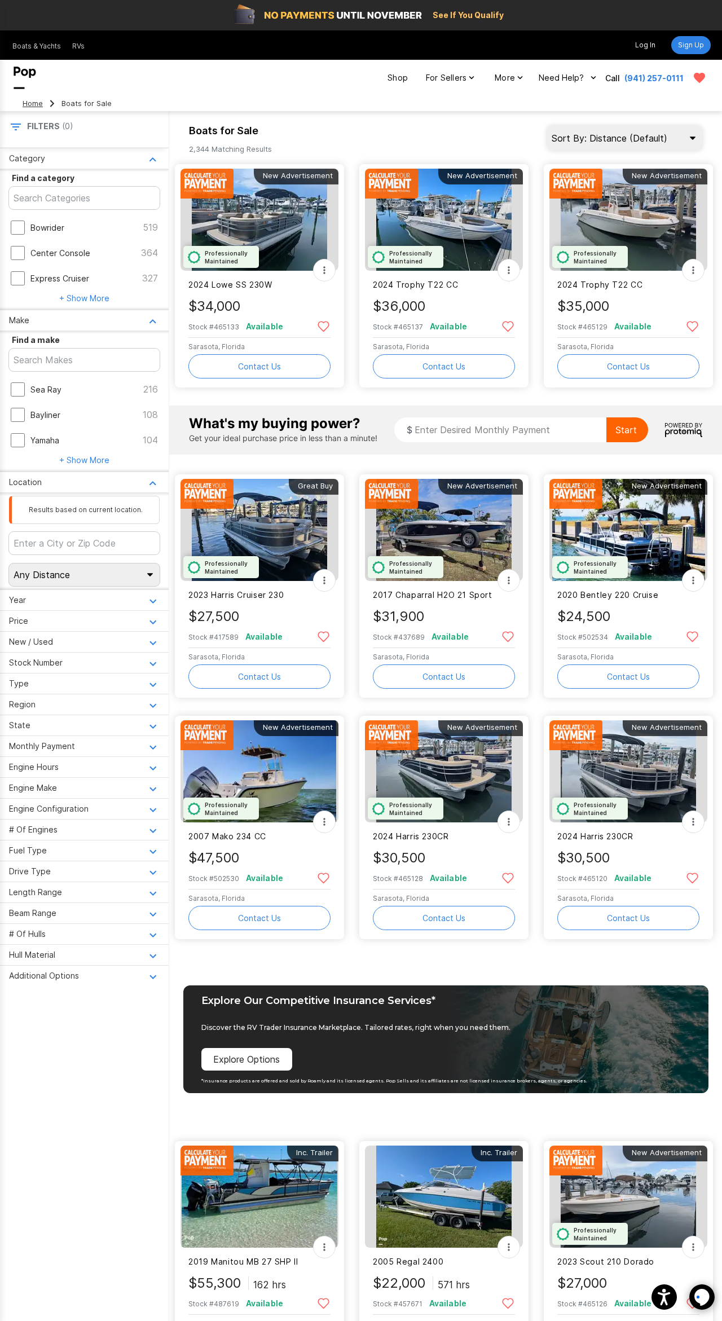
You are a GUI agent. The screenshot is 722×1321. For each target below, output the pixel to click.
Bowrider (47, 227)
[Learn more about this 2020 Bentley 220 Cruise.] (628, 530)
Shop (398, 77)
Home (33, 103)
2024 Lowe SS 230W (230, 284)
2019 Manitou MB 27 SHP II (243, 1261)
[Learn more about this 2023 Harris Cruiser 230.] (259, 530)
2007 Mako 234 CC (227, 836)
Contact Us (259, 366)
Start (626, 429)
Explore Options (246, 1059)
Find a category (43, 178)
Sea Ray (45, 389)
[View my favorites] (699, 78)
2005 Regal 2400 (408, 1261)
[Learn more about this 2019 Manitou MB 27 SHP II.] (259, 1197)
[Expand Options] (324, 270)
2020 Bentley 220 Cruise (607, 595)
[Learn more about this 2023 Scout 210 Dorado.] (628, 1197)
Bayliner (45, 415)
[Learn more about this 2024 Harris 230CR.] (444, 771)
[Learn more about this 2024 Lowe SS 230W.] (259, 220)
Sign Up (691, 45)
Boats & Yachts (36, 46)
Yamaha (44, 440)
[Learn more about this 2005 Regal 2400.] (444, 1197)
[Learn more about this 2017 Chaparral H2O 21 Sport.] (444, 530)
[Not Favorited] (323, 326)
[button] (664, 1297)
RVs (78, 46)
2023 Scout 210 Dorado (605, 1261)
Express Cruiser (59, 278)
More (505, 77)
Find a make (36, 340)
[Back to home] (25, 78)
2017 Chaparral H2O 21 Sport (432, 595)
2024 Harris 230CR (411, 836)
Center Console (60, 253)
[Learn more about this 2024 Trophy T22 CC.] (444, 220)
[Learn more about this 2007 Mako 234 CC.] (259, 771)
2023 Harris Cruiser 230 (236, 595)
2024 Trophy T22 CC (415, 284)
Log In (645, 45)
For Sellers (446, 77)
